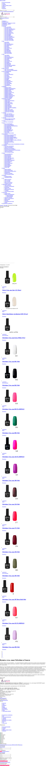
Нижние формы (10, 196)
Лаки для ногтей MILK (8, 69)
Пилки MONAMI (7, 159)
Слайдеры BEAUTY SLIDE (9, 118)
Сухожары (6, 190)
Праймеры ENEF (7, 90)
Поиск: (1, 10)
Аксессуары (4, 192)
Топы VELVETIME (8, 66)
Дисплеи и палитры (8, 197)
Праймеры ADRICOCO (9, 89)
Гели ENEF (6, 75)
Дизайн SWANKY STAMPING (10, 107)
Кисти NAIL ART (7, 128)
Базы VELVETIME (8, 53)
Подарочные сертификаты (7, 203)
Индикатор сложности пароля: (6, 757)
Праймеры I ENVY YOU (9, 92)
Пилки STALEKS (7, 156)
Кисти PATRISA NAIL (8, 129)
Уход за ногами (7, 181)
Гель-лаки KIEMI (7, 34)
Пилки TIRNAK (7, 157)
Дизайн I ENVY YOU (8, 103)
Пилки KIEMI (7, 164)
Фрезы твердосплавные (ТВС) (10, 171)
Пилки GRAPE (7, 162)
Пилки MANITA (7, 155)
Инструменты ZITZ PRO (9, 141)
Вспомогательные (7, 176)
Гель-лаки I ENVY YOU (9, 33)
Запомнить (3, 750)
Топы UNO (6, 67)
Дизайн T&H (6, 108)
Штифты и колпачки (8, 173)
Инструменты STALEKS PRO (10, 134)
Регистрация (2, 746)
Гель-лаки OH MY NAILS (9, 37)
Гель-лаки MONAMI (8, 36)
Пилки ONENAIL (7, 165)
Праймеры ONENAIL (8, 96)
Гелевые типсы (7, 193)
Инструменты (5, 133)
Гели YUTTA (7, 73)
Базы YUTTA (7, 43)
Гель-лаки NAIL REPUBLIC (9, 29)
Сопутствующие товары (9, 116)
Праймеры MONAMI (8, 94)
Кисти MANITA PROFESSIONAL (11, 125)
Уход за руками (7, 180)
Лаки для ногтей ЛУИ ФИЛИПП (10, 70)
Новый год (4, 20)
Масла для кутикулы (8, 182)
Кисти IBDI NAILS (8, 127)
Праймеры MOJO (7, 87)
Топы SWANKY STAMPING (9, 65)
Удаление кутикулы (8, 183)
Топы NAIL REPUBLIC (9, 57)
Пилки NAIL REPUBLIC (9, 158)
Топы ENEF (6, 59)
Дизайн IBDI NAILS (8, 102)
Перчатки (6, 200)
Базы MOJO (6, 42)
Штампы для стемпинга (9, 115)
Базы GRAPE (7, 47)
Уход (3, 178)
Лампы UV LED (7, 188)
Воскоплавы (6, 187)
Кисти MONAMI (7, 126)
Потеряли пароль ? (5, 751)
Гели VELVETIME (8, 83)
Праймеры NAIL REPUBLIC (10, 88)
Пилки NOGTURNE (8, 163)
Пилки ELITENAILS (8, 154)
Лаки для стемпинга (8, 113)
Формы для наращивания (9, 194)
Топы (3, 54)
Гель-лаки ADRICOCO (8, 30)
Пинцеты (6, 142)
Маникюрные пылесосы (9, 189)
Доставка (4, 4)
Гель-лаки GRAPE (8, 31)
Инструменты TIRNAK (9, 135)
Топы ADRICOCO (8, 58)
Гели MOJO (6, 72)
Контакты (4, 8)
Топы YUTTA (7, 56)
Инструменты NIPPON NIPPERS (10, 137)
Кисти (3, 122)
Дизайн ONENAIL (8, 106)
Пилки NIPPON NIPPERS (9, 160)
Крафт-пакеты (7, 199)
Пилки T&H (6, 167)
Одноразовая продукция (9, 201)
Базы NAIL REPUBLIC (8, 44)
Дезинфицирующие (8, 177)
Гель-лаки (5, 205)
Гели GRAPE (7, 76)
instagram (6, 700)
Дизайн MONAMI (7, 105)
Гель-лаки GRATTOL (8, 32)
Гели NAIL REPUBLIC (8, 74)
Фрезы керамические (8, 170)
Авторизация (2, 752)
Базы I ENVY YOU (8, 48)
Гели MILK (6, 79)
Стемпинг (4, 112)
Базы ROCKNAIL (7, 52)
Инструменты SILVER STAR (10, 136)
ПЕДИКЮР (4, 708)
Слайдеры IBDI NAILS (8, 119)
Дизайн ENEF (7, 101)
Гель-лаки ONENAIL (8, 38)
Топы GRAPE (7, 60)
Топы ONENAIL (7, 64)
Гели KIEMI (6, 78)
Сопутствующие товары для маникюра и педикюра (14, 143)
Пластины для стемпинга (9, 114)
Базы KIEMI (6, 49)
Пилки (3, 153)
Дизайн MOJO (7, 99)
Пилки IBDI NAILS (8, 161)
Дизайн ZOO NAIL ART (9, 110)
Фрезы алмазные (7, 169)
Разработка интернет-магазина (8, 744)
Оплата (3, 3)
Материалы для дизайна (6, 98)
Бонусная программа (6, 2)
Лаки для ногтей (5, 68)
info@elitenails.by (10, 11)
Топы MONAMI (7, 63)
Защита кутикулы (7, 179)
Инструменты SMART (8, 138)
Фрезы (3, 168)
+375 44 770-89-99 (3, 11)
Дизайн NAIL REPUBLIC (9, 100)
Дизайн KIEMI (7, 104)
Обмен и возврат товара (6, 5)
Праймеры (4, 86)
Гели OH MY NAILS (8, 81)
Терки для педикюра (8, 151)
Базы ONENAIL (7, 51)
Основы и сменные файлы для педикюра (12, 150)
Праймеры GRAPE (8, 91)
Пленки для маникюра (8, 121)
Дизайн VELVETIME (8, 109)
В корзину (4, 292)
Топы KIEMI (6, 62)
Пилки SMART (7, 166)
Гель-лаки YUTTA (8, 28)
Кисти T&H (6, 131)
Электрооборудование (6, 184)
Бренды (3, 7)
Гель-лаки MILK (7, 35)
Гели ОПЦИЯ (7, 84)
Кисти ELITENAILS (8, 123)
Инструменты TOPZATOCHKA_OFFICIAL (12, 139)
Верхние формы (10, 195)
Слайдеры (4, 117)
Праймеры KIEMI (7, 93)
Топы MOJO (6, 55)
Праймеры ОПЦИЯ (8, 97)
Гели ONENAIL (7, 82)
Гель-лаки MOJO (7, 27)
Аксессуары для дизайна (9, 111)
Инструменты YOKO (8, 140)
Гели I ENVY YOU (8, 77)
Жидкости (4, 175)
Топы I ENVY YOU (8, 61)
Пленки (3, 120)
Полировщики (7, 172)
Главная (1, 205)
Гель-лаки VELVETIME (9, 40)
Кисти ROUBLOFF (8, 130)
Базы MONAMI (7, 50)
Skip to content (2, 0)
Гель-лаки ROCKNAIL (8, 39)
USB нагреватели (7, 185)
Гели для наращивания (6, 71)
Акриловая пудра (7, 85)
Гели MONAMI (7, 80)
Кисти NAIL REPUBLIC (9, 124)
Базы (3, 41)
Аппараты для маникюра (9, 186)
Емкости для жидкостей (9, 198)
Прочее (5, 202)
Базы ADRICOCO (7, 45)
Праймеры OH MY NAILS (9, 95)
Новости (4, 6)
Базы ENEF (6, 46)
